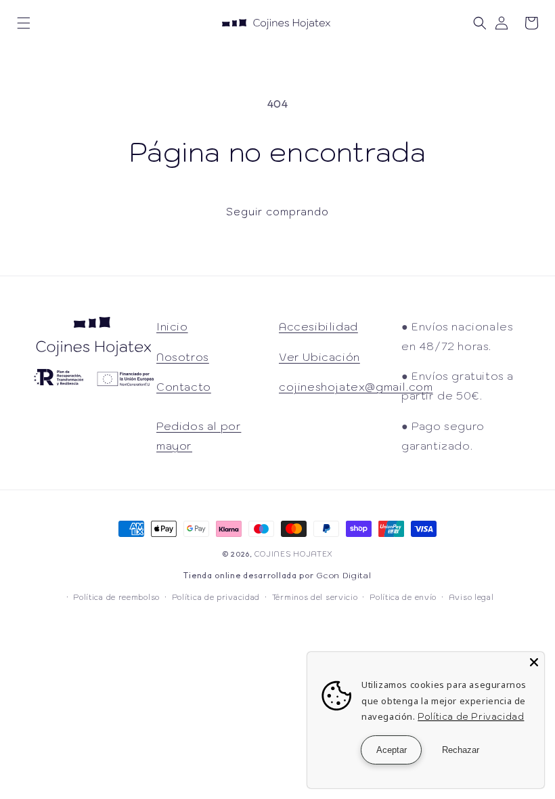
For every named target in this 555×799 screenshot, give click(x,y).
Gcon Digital (343, 575)
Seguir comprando (277, 211)
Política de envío (403, 597)
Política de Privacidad (471, 716)
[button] (24, 23)
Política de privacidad (216, 597)
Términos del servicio (315, 597)
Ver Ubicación (319, 357)
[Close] (534, 662)
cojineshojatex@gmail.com (355, 386)
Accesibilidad (318, 326)
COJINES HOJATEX (294, 554)
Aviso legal (471, 597)
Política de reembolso (116, 597)
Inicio (172, 326)
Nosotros (182, 357)
